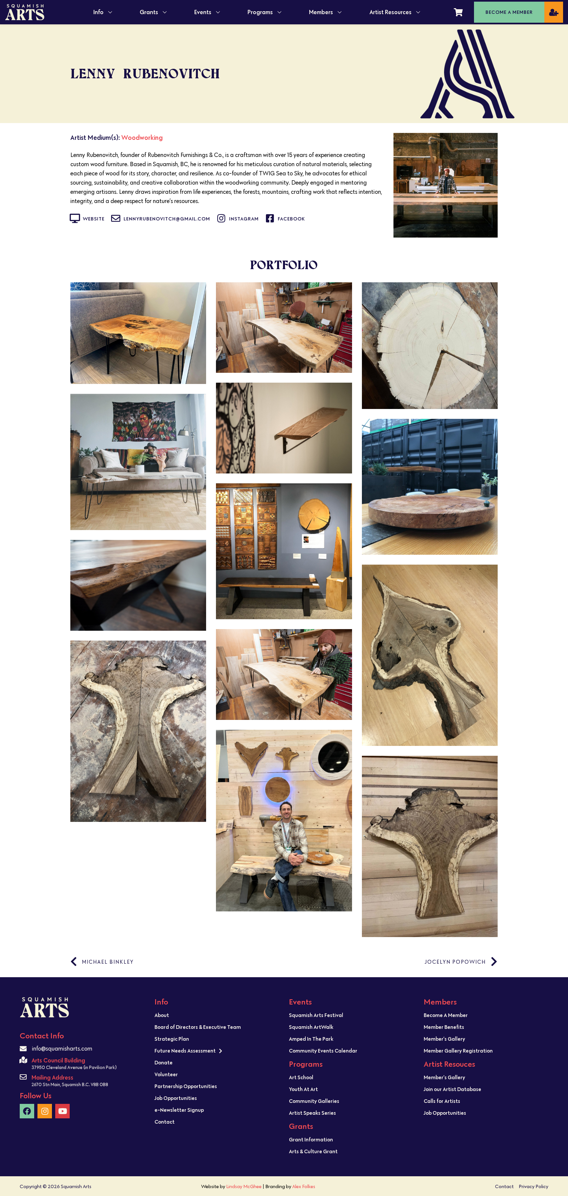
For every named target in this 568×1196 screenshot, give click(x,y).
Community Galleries (314, 1101)
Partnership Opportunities (185, 1086)
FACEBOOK (291, 219)
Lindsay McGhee (244, 1186)
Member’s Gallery (444, 1038)
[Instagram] (44, 1111)
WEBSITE (94, 219)
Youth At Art (303, 1089)
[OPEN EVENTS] (218, 12)
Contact (164, 1121)
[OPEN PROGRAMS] (279, 12)
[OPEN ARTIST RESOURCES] (418, 12)
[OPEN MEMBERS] (339, 12)
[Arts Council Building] (23, 1059)
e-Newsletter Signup (179, 1110)
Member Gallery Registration (458, 1050)
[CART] (458, 12)
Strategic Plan (171, 1038)
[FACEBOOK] (269, 218)
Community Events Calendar (323, 1050)
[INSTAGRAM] (221, 218)
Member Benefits (444, 1027)
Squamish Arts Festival (316, 1015)
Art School (301, 1077)
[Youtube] (62, 1111)
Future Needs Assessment (185, 1050)
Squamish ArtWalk (311, 1027)
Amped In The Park (311, 1038)
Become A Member (446, 1015)
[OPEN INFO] (110, 12)
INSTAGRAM (244, 219)
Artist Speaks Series (312, 1112)
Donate (163, 1062)
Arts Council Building (58, 1060)
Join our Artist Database (452, 1089)
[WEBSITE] (75, 218)
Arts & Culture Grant (313, 1151)
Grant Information (311, 1139)
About (161, 1015)
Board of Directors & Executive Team (197, 1027)
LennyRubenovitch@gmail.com (167, 219)
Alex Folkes (303, 1186)
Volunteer (166, 1074)
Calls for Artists (442, 1101)
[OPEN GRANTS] (164, 12)
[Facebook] (27, 1111)
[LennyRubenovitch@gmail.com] (115, 218)
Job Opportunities (175, 1098)
